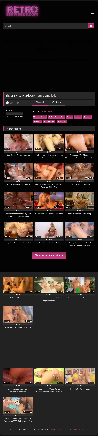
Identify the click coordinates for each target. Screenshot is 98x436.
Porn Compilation (57, 117)
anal (70, 117)
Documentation (57, 429)
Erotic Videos (41, 117)
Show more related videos (49, 255)
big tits (88, 117)
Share (58, 102)
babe (79, 117)
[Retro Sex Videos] (49, 11)
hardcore (63, 121)
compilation (50, 121)
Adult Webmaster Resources (76, 429)
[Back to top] (90, 428)
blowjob (38, 121)
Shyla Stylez (47, 112)
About (41, 102)
